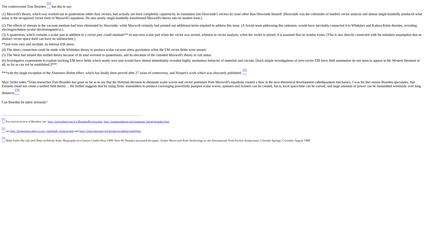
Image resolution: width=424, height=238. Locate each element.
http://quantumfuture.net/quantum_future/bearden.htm (136, 121)
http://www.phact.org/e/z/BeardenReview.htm (75, 121)
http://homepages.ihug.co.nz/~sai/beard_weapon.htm (42, 131)
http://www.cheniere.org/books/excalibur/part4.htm (110, 131)
